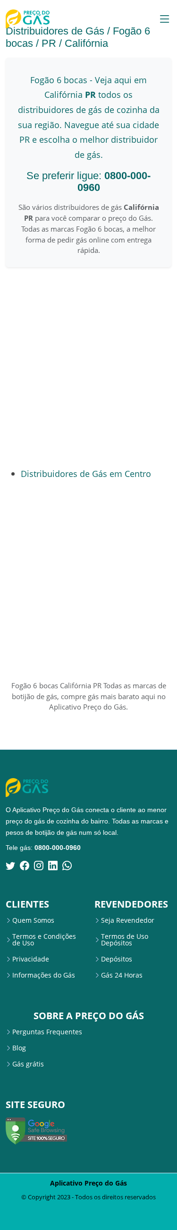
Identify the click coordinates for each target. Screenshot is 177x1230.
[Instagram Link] (38, 865)
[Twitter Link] (10, 865)
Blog (19, 1048)
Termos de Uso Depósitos (124, 939)
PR (49, 43)
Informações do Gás (43, 975)
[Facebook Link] (24, 865)
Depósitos (116, 959)
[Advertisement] (88, 367)
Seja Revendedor (127, 920)
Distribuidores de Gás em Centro (86, 473)
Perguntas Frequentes (47, 1032)
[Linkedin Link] (53, 865)
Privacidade (30, 959)
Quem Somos (33, 920)
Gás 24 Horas (122, 975)
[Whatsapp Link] (67, 865)
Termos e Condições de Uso (44, 939)
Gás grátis (28, 1064)
